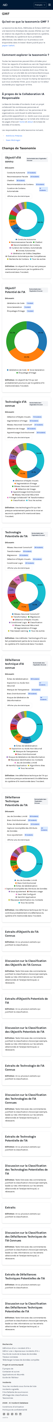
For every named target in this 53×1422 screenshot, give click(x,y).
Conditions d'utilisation (13, 1407)
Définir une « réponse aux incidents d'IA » (21, 1351)
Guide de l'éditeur (10, 1377)
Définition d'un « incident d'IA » (16, 1348)
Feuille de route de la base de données (19, 1354)
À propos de (7, 1368)
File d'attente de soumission (15, 1392)
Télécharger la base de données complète (20, 1360)
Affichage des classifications (15, 1395)
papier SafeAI (8, 45)
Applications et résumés (13, 1374)
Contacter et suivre (10, 1371)
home (22, 122)
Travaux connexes (10, 1357)
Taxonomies (7, 1398)
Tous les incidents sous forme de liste (19, 1386)
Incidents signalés (10, 1389)
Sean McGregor (13, 140)
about (30, 122)
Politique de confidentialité (14, 1410)
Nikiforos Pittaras (14, 136)
